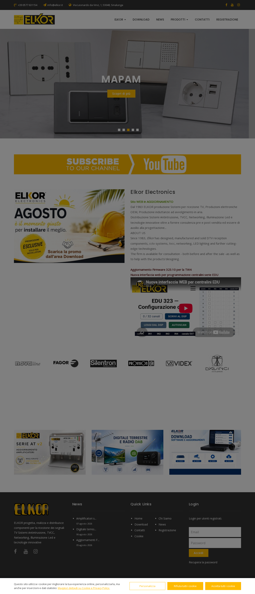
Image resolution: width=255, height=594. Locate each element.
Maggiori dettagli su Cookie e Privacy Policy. (84, 588)
